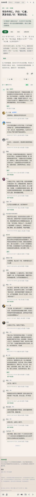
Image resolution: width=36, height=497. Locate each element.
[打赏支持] (7, 494)
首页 (3, 8)
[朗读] (22, 494)
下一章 (25, 79)
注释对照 (26, 32)
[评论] (18, 494)
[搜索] (27, 2)
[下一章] (33, 494)
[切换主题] (30, 2)
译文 (18, 32)
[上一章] (29, 494)
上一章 (10, 79)
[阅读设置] (25, 494)
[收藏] (27, 73)
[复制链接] (32, 73)
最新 (27, 84)
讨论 (23, 2)
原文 (12, 32)
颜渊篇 (11, 8)
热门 (11, 2)
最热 (32, 84)
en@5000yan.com (6, 490)
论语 (7, 8)
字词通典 (17, 2)
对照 (5, 32)
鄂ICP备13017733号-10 (17, 488)
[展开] (33, 15)
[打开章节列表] (3, 494)
